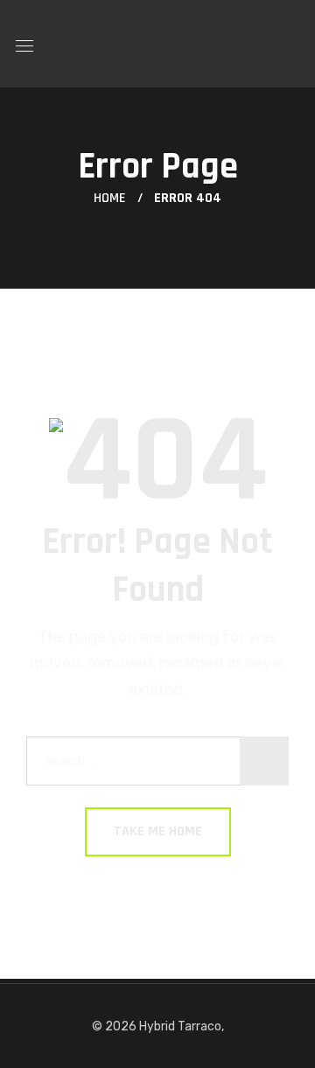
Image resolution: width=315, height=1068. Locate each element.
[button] (292, 43)
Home (110, 198)
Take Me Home (158, 831)
